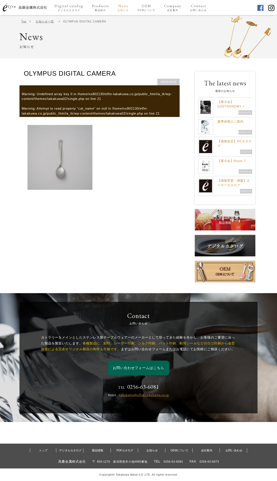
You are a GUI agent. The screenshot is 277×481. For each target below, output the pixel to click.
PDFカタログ (124, 450)
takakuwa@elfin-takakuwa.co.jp (144, 395)
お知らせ (152, 450)
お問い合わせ (233, 450)
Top (23, 21)
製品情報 (97, 450)
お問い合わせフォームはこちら (138, 368)
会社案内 (206, 450)
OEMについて (179, 450)
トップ (43, 450)
